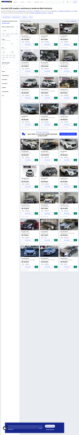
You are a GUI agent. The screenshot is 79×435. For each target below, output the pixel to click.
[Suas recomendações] (67, 2)
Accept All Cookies (50, 426)
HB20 (4, 33)
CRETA (12, 33)
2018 (30, 17)
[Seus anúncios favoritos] (70, 2)
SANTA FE (7, 35)
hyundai (24, 17)
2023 (4, 57)
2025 (10, 55)
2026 (7, 55)
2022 (7, 57)
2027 (4, 55)
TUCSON (7, 33)
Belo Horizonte (16, 17)
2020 (14, 57)
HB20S (16, 33)
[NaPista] (6, 2)
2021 (10, 57)
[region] (34, 428)
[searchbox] (54, 2)
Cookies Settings (50, 429)
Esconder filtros (6, 17)
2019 (3, 59)
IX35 (3, 35)
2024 (14, 55)
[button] (5, 428)
